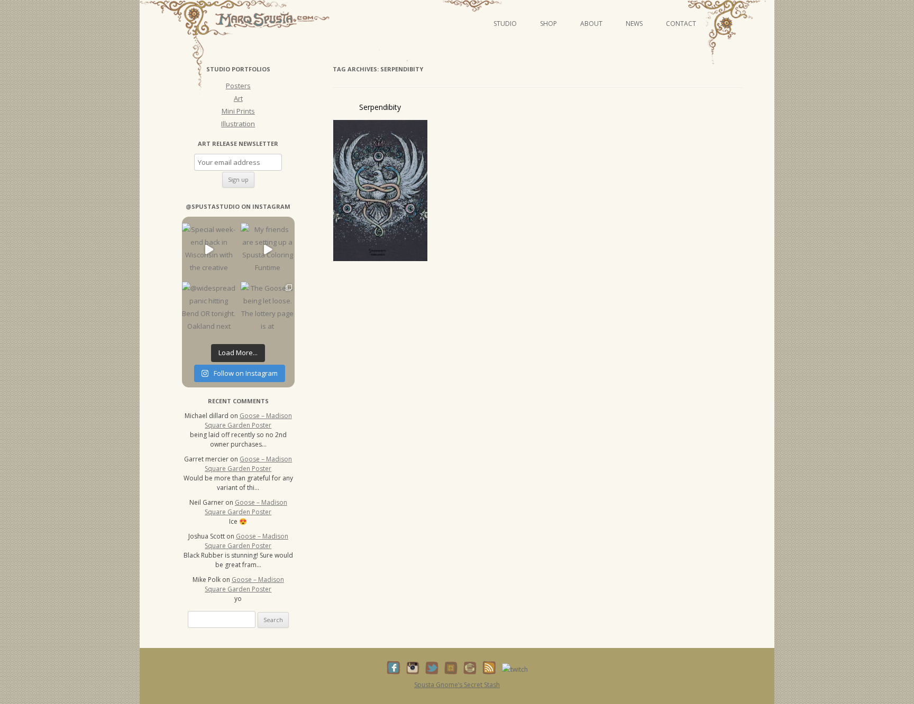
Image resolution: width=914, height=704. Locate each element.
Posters (238, 85)
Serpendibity (380, 107)
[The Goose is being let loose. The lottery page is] (267, 308)
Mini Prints (238, 111)
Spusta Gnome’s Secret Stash (457, 684)
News (634, 23)
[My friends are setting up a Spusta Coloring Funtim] (267, 249)
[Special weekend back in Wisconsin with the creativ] (208, 249)
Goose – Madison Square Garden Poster (248, 420)
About (591, 23)
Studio (505, 23)
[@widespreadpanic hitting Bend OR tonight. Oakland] (208, 308)
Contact (681, 23)
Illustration (238, 123)
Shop (548, 23)
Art (238, 98)
